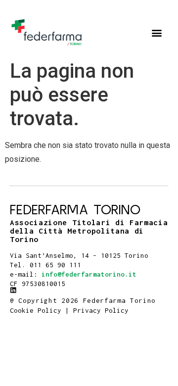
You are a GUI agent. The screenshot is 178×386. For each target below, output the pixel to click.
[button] (156, 32)
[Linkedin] (13, 290)
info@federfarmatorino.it (89, 274)
